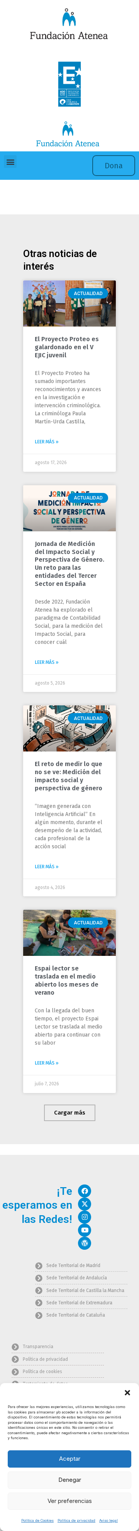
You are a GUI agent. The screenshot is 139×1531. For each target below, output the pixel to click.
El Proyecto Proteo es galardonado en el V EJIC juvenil (67, 347)
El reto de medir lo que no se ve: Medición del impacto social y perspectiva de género (68, 775)
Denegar (69, 1479)
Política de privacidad (76, 1520)
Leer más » (47, 442)
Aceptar (69, 1458)
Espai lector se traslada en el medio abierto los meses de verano (66, 980)
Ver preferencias (69, 1500)
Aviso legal (108, 1520)
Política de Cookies (37, 1520)
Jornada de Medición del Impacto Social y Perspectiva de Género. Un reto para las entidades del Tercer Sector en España (69, 563)
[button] (127, 1393)
